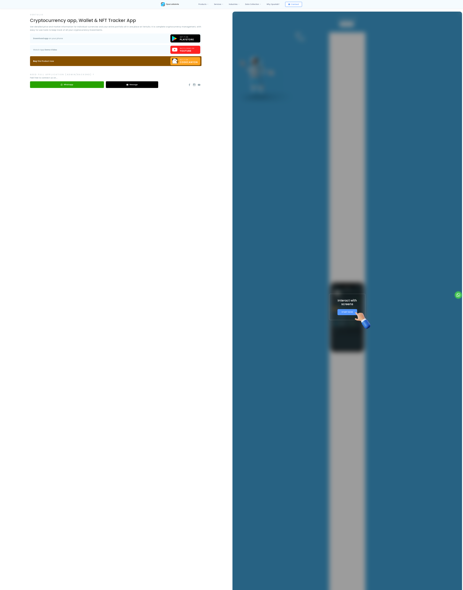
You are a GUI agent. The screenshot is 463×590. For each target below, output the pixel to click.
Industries (233, 4)
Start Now (347, 312)
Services (218, 4)
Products (202, 4)
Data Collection (252, 4)
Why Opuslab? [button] (273, 4)
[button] (458, 295)
